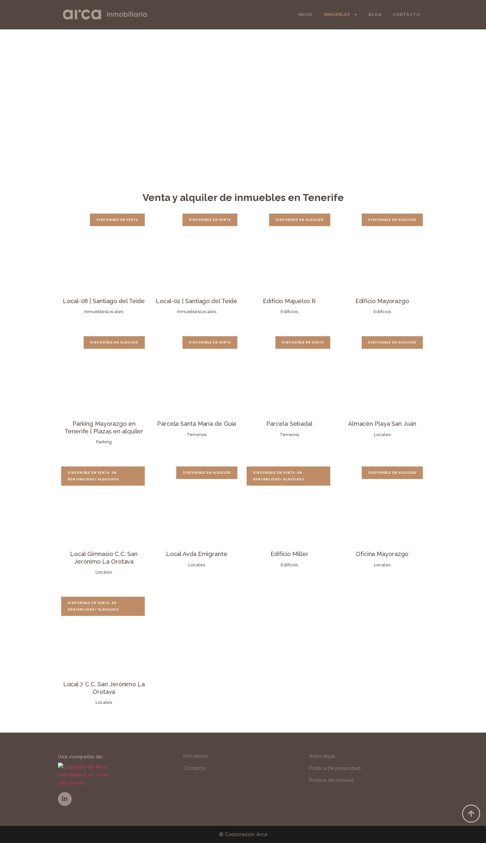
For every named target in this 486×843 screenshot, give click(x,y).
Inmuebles (337, 14)
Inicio (306, 14)
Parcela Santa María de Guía (196, 423)
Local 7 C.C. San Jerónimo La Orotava (104, 688)
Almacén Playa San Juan (382, 423)
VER (104, 251)
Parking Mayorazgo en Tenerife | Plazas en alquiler (103, 427)
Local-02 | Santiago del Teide (196, 301)
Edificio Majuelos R (289, 301)
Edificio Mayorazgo (382, 301)
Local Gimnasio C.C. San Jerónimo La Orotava (104, 557)
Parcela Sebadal (289, 423)
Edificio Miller (289, 553)
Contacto (406, 14)
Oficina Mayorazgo (382, 553)
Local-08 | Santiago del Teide (104, 301)
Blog (375, 14)
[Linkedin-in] (65, 799)
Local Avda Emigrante (196, 553)
